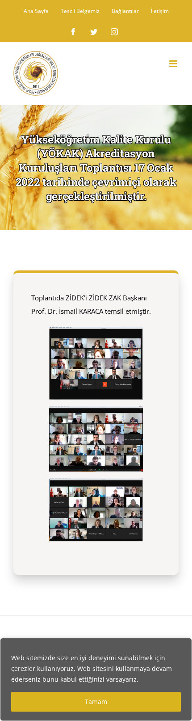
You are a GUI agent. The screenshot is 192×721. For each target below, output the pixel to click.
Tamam (96, 701)
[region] (96, 679)
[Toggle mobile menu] (174, 63)
